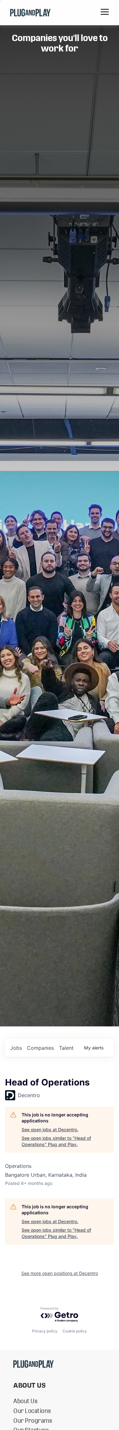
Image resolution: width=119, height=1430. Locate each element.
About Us (25, 1400)
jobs (16, 1048)
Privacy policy (44, 1331)
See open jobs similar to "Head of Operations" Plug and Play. (56, 1141)
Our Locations (32, 1410)
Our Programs (32, 1420)
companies (40, 1048)
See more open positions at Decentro (59, 1273)
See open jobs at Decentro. (50, 1129)
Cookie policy (75, 1331)
